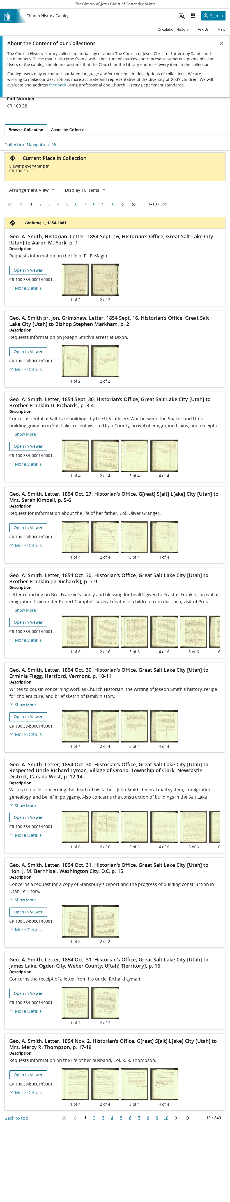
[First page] (10, 204)
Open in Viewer (28, 270)
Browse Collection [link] (25, 129)
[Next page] (122, 204)
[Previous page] (21, 204)
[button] (22, 434)
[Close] (221, 43)
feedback (57, 85)
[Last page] (133, 204)
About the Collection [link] (69, 129)
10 (112, 204)
